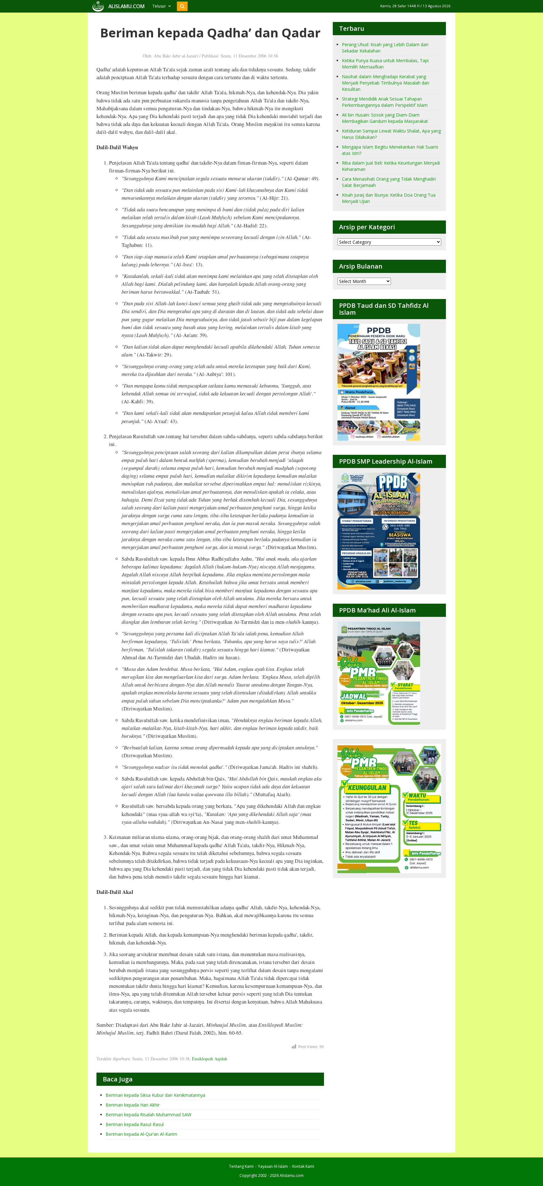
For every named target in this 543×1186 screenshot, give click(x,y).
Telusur (159, 6)
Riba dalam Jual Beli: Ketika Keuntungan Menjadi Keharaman (391, 166)
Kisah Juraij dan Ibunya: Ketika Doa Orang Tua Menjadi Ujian (389, 198)
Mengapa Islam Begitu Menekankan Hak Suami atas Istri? (390, 150)
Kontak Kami (303, 1166)
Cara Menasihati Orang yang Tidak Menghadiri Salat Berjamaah (389, 182)
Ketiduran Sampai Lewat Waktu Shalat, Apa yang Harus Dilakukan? (391, 134)
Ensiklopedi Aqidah (209, 1059)
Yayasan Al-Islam (273, 1166)
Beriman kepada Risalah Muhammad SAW (148, 1115)
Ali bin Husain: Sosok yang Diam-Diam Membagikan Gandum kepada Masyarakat (385, 118)
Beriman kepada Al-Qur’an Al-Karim (141, 1134)
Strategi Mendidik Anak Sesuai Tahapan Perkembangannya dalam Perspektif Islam (385, 102)
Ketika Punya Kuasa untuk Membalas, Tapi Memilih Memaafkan (385, 63)
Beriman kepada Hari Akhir (133, 1105)
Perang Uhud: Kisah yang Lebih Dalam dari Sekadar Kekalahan (385, 47)
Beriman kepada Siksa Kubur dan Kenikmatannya (155, 1095)
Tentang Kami (241, 1166)
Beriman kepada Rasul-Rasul (135, 1124)
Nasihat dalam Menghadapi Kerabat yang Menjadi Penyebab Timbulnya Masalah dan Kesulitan (385, 82)
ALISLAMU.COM (126, 6)
